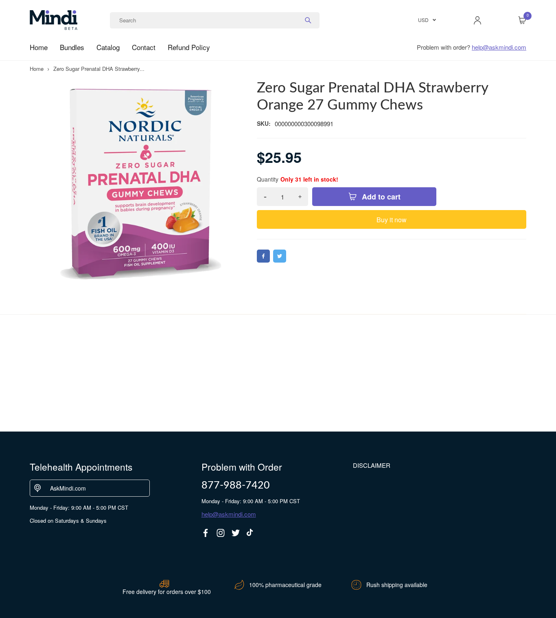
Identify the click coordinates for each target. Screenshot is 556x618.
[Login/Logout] (477, 20)
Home (39, 47)
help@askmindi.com (499, 47)
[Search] (308, 20)
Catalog (108, 47)
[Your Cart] (522, 20)
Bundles (72, 47)
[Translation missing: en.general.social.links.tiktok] (251, 533)
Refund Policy (189, 47)
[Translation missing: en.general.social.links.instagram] (221, 533)
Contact (143, 47)
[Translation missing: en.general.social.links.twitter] (236, 533)
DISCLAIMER (371, 465)
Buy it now (392, 219)
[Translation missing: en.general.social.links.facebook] (205, 533)
